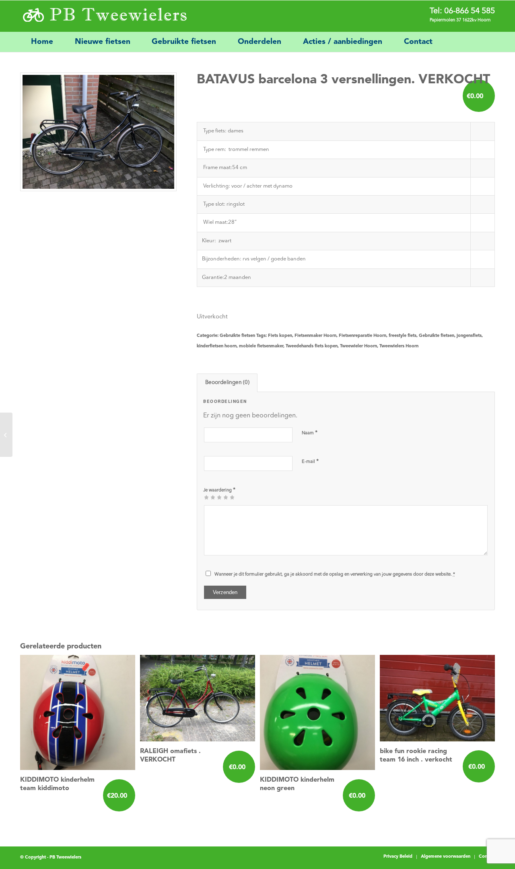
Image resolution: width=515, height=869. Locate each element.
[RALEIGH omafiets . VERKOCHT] (6, 435)
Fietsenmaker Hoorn (315, 336)
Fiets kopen (280, 336)
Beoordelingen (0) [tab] (227, 382)
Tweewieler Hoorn (358, 346)
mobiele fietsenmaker (261, 346)
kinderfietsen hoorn (217, 346)
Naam (309, 433)
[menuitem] (42, 42)
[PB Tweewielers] (104, 16)
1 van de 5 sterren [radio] (206, 497)
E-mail (310, 461)
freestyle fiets (402, 336)
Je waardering (219, 490)
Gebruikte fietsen (237, 336)
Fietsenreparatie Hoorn (362, 336)
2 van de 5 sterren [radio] (209, 497)
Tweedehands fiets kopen (312, 346)
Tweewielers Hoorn (398, 346)
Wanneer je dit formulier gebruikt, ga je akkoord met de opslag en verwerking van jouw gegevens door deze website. (334, 574)
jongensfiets (469, 336)
